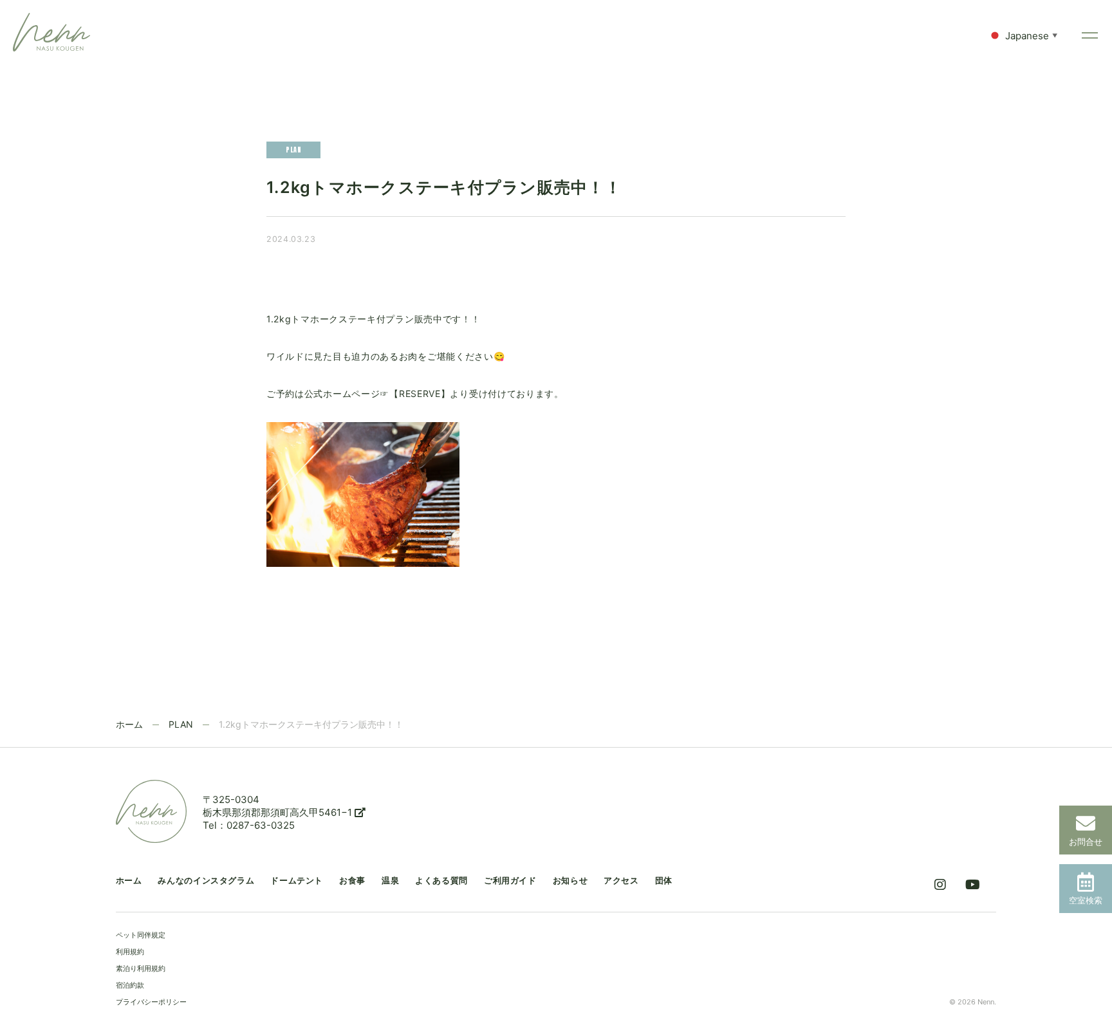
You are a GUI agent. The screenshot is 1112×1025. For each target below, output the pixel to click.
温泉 (390, 880)
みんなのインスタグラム (206, 880)
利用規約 (130, 951)
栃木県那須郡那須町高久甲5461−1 (279, 812)
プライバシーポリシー (151, 1001)
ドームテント (296, 880)
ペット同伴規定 (140, 934)
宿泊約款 (130, 985)
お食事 (352, 880)
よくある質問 (441, 880)
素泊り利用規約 (140, 968)
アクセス (621, 880)
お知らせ (570, 880)
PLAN (181, 724)
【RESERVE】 (419, 393)
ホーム (129, 724)
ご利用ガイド (510, 880)
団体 (663, 880)
